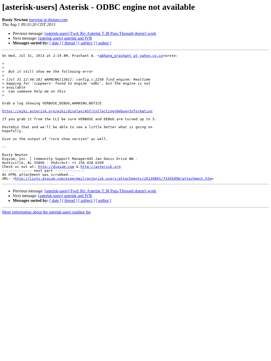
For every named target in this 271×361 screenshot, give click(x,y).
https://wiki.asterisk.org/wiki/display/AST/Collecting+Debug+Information (77, 111)
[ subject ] (86, 43)
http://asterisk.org (100, 167)
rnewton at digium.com (48, 19)
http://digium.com (56, 167)
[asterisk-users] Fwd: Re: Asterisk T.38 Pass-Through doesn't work (100, 33)
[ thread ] (69, 43)
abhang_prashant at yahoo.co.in (131, 56)
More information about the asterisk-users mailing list (46, 212)
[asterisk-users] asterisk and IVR (65, 38)
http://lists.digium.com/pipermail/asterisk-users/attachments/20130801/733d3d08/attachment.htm (113, 179)
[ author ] (103, 43)
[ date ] (55, 43)
